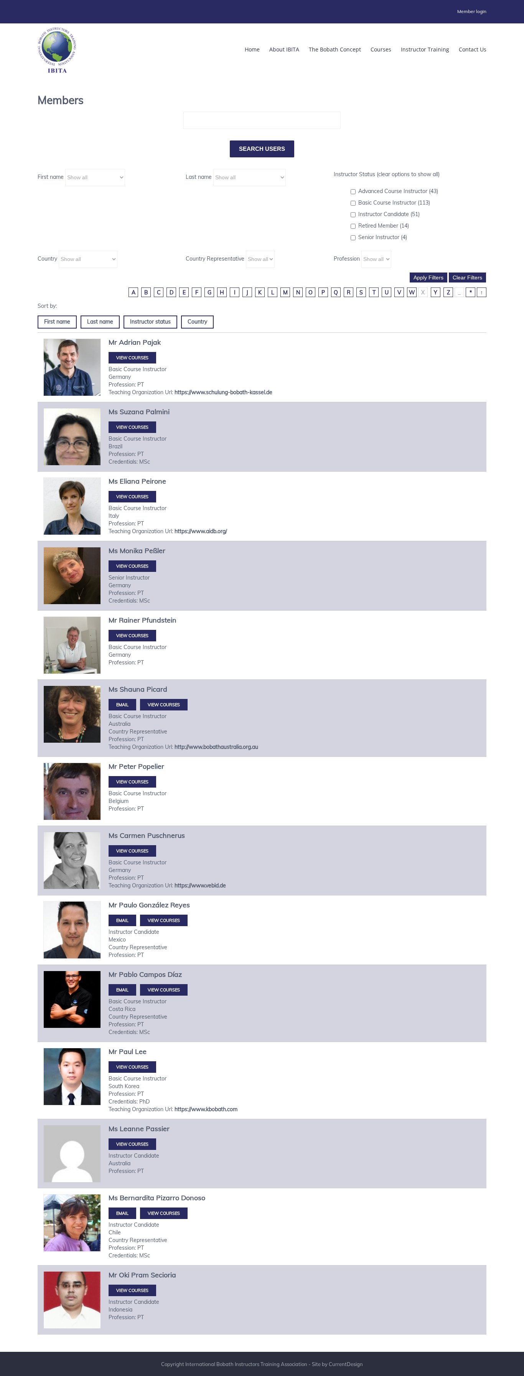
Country (47, 258)
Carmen (132, 835)
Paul (126, 1051)
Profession (347, 258)
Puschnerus (166, 835)
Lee (141, 1051)
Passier (158, 1128)
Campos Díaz (160, 974)
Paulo (128, 904)
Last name (199, 176)
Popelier (151, 766)
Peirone (154, 481)
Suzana (132, 411)
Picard (157, 689)
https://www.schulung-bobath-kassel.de (223, 392)
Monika (131, 550)
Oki (124, 1274)
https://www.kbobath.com (206, 1109)
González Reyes (164, 904)
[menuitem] (471, 11)
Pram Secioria (153, 1274)
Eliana (130, 481)
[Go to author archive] (72, 367)
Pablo (128, 974)
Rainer (129, 620)
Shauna (132, 689)
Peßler (155, 550)
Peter (127, 766)
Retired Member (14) (383, 225)
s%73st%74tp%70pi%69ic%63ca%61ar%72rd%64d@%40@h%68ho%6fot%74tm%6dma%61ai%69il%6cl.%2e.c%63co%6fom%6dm (122, 704)
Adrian (130, 342)
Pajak (152, 342)
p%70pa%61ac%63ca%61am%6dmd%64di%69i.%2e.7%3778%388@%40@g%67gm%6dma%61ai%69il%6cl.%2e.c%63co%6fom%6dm (122, 990)
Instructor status (150, 321)
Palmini (158, 411)
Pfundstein (159, 620)
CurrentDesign (346, 1364)
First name (51, 176)
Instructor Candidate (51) (389, 214)
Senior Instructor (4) (382, 237)
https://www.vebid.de (200, 885)
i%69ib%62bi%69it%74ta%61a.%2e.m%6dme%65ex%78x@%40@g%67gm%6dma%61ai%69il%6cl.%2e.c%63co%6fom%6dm (122, 920)
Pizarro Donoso (180, 1197)
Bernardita (137, 1197)
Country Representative (215, 258)
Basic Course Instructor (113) (394, 202)
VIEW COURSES (132, 357)
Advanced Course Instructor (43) (398, 191)
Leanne (132, 1128)
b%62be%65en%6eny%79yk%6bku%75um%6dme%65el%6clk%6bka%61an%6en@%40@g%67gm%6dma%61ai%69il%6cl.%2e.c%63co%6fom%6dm (122, 1213)
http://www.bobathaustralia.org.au (216, 746)
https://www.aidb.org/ (201, 531)
